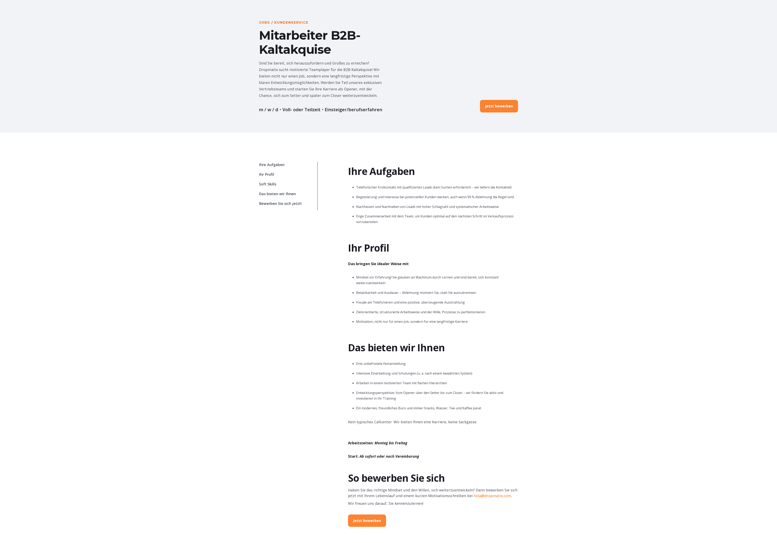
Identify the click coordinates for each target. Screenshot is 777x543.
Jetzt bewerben (499, 106)
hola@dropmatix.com (492, 495)
